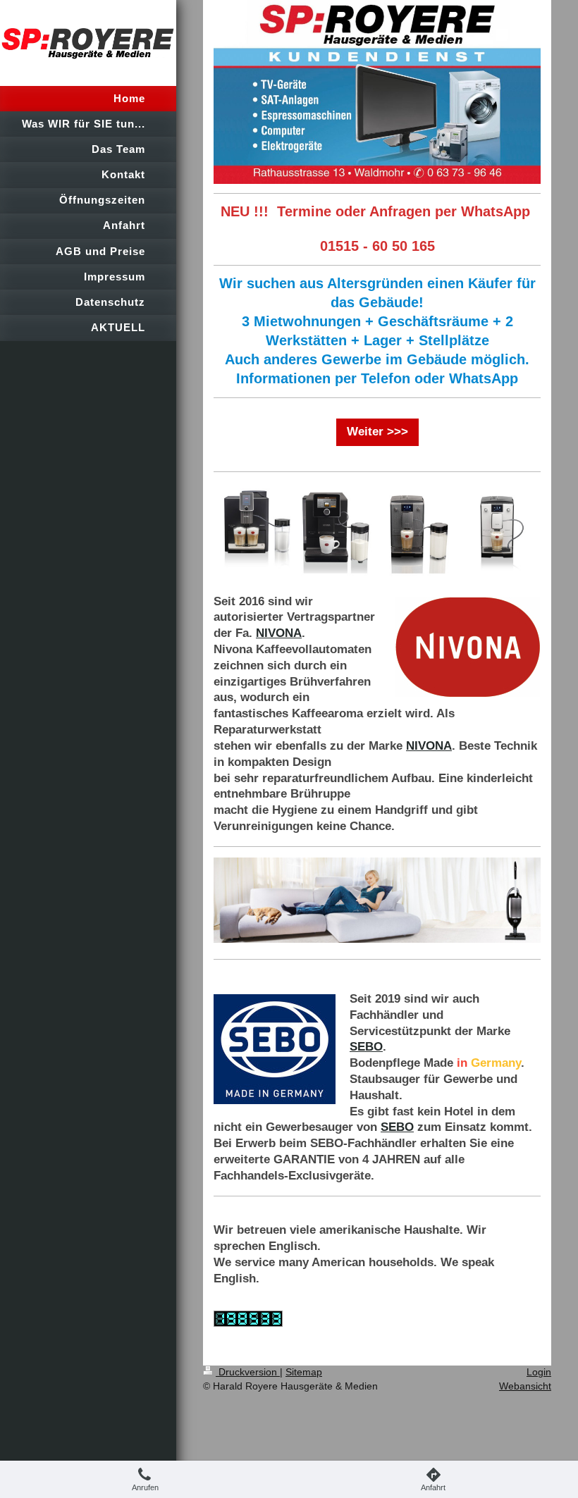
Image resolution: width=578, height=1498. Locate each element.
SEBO (366, 1046)
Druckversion (248, 1372)
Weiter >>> (377, 431)
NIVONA (279, 633)
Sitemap (303, 1372)
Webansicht (525, 1386)
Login (539, 1372)
